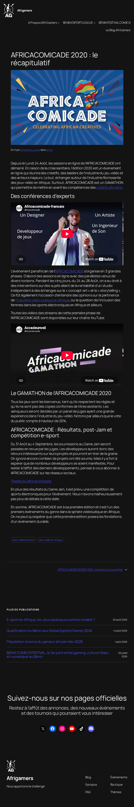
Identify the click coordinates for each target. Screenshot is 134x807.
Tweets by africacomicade (31, 481)
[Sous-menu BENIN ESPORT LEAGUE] (94, 22)
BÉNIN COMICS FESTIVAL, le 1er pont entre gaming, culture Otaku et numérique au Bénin (58, 655)
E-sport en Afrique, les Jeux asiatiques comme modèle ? (51, 620)
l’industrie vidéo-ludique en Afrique (42, 300)
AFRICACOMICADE (69, 271)
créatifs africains (109, 187)
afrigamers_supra (30, 149)
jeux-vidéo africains (23, 540)
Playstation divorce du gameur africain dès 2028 (44, 642)
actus (49, 149)
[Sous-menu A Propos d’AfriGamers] (58, 22)
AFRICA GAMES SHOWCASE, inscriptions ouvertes (90, 569)
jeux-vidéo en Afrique (50, 540)
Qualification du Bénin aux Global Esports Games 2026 (49, 631)
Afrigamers (24, 10)
